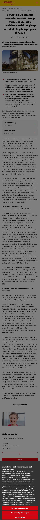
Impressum (26, 504)
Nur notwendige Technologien (20, 513)
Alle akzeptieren (20, 517)
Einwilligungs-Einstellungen (20, 508)
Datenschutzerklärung (17, 504)
